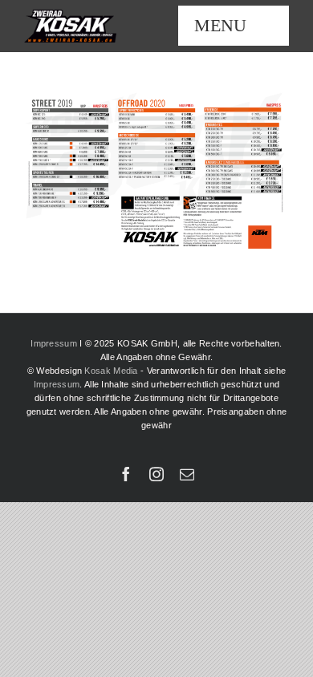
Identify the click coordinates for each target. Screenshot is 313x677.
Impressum (53, 343)
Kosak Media (110, 370)
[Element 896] (70, 15)
